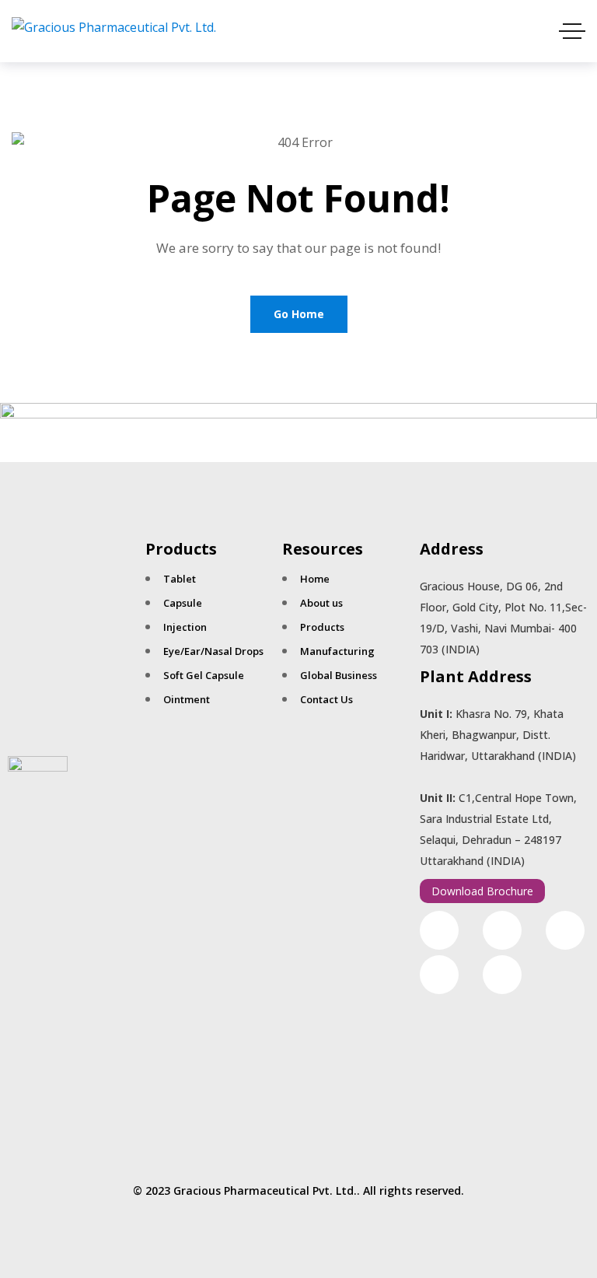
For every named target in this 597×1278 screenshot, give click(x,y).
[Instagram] (502, 930)
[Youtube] (439, 974)
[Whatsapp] (565, 930)
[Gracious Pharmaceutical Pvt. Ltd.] (114, 31)
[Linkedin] (502, 974)
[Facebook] (439, 930)
